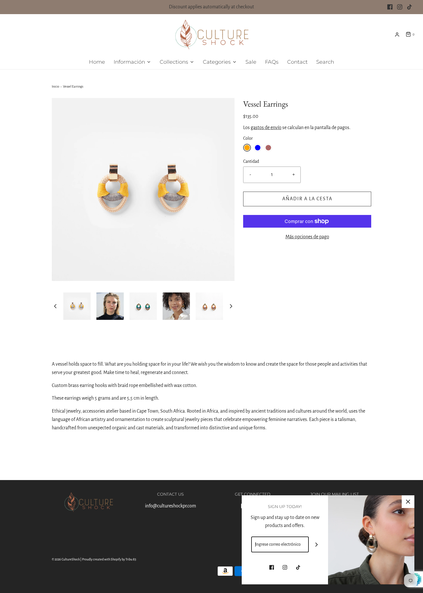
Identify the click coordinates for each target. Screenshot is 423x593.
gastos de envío (266, 127)
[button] (55, 306)
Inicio (55, 86)
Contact (297, 62)
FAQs (272, 62)
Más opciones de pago (307, 236)
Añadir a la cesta (307, 198)
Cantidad (251, 161)
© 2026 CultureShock (66, 559)
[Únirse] (317, 544)
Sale (250, 62)
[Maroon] (268, 148)
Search (325, 62)
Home (97, 62)
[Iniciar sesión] (397, 34)
